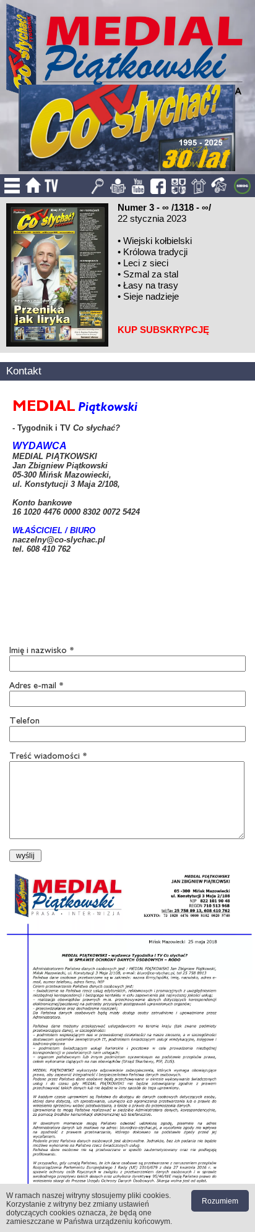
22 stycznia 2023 (152, 218)
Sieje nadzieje (151, 296)
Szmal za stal (150, 274)
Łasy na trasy (150, 285)
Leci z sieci (145, 263)
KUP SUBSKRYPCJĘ (163, 329)
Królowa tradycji (155, 252)
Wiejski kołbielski (157, 240)
